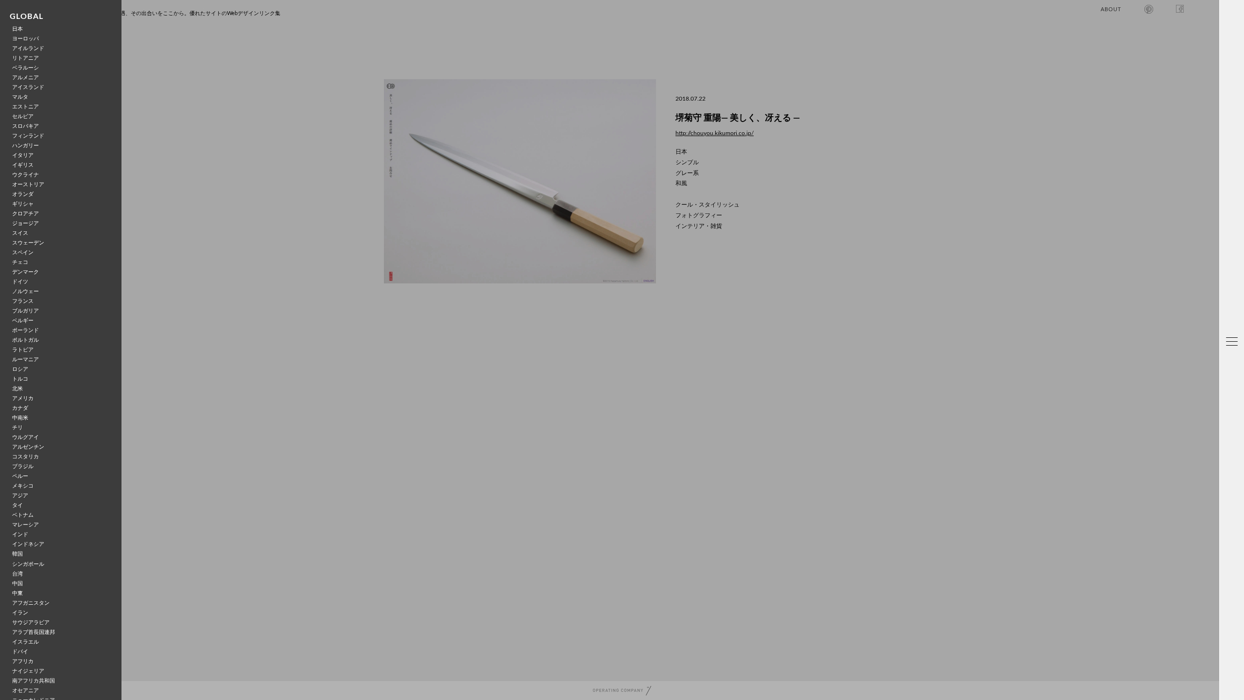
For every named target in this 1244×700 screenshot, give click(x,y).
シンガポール (28, 564)
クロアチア (25, 213)
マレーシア (25, 524)
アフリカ (23, 661)
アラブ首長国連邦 (33, 632)
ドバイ (20, 651)
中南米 (20, 417)
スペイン (23, 252)
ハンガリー (25, 145)
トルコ (20, 379)
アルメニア (25, 77)
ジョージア (25, 223)
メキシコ (23, 486)
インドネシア (28, 544)
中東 (17, 593)
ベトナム (23, 515)
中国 (17, 583)
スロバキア (25, 126)
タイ (17, 505)
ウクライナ (25, 174)
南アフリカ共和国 (33, 680)
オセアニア (25, 690)
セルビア (23, 116)
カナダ (20, 408)
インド (20, 534)
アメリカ (23, 398)
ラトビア (23, 349)
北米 (17, 388)
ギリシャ (23, 204)
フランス (23, 301)
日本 (17, 29)
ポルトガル (25, 340)
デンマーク (25, 272)
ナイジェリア (28, 671)
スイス (20, 233)
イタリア (23, 155)
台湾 (17, 574)
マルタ (20, 97)
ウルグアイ (25, 437)
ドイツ (20, 281)
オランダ (23, 194)
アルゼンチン (28, 447)
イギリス (23, 165)
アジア (20, 495)
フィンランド (28, 136)
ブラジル (23, 466)
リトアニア (25, 58)
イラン (20, 612)
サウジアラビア (31, 622)
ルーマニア (25, 359)
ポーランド (25, 330)
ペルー (20, 476)
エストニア (25, 106)
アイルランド (28, 48)
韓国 (17, 554)
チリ (17, 427)
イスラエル (25, 642)
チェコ (20, 262)
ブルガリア (25, 311)
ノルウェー (25, 291)
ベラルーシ (25, 67)
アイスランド (28, 87)
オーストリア (28, 184)
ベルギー (23, 320)
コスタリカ (25, 456)
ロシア (20, 369)
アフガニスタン (31, 603)
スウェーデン (28, 242)
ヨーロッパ (25, 38)
